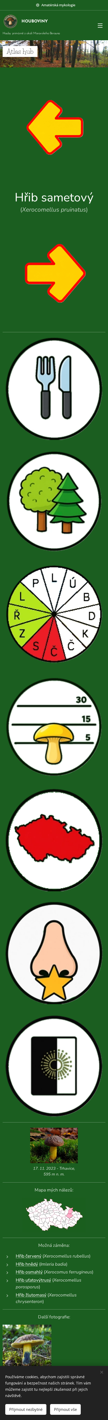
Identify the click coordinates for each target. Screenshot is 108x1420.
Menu (100, 25)
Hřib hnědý (27, 1264)
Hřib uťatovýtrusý (33, 1280)
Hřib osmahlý (29, 1272)
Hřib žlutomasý (31, 1295)
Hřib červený (28, 1256)
